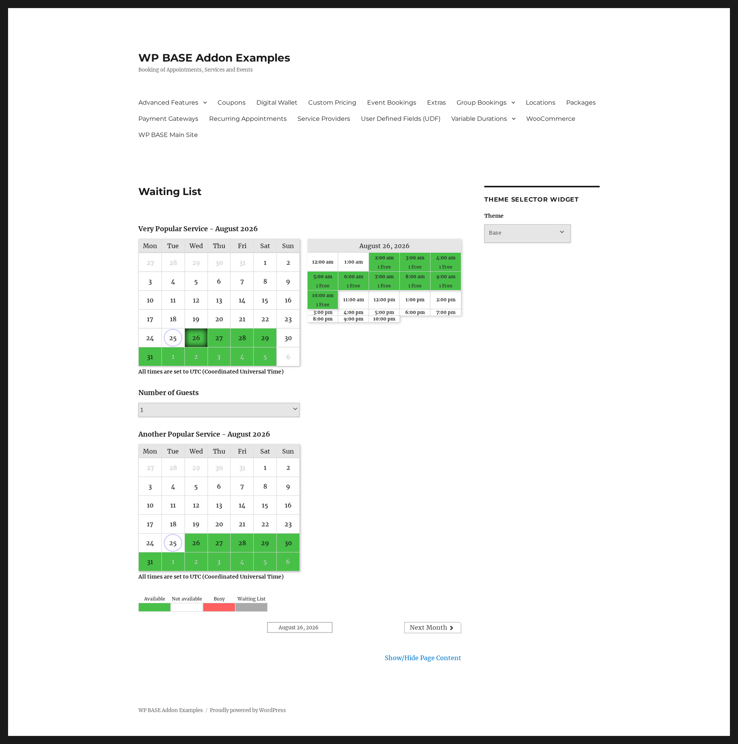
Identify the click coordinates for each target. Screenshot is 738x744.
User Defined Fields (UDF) (400, 118)
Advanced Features (168, 102)
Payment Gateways (168, 118)
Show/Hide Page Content (423, 658)
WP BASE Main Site (168, 134)
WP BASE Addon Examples (214, 57)
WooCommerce (550, 118)
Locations (540, 102)
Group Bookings (482, 102)
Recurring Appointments (248, 118)
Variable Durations (479, 118)
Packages (581, 102)
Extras (436, 102)
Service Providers (324, 118)
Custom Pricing (332, 102)
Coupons (232, 102)
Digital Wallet (277, 102)
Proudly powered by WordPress (248, 710)
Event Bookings (391, 102)
